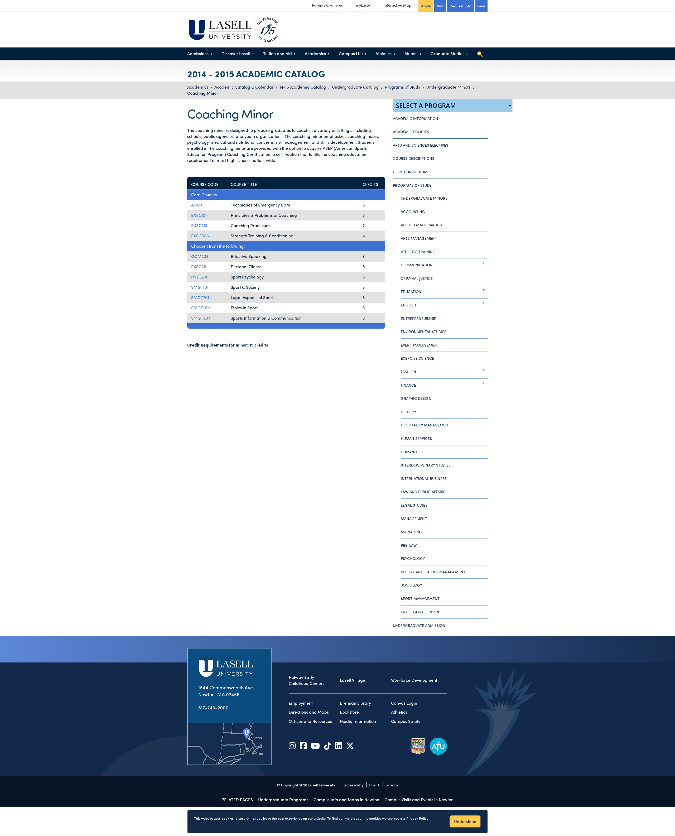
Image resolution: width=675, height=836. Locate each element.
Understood (465, 821)
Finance (408, 385)
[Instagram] (292, 745)
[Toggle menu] (211, 54)
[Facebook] (303, 745)
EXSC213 (199, 225)
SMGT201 (200, 297)
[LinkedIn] (338, 745)
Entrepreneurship (418, 318)
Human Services (416, 438)
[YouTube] (315, 745)
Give (481, 5)
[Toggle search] (480, 54)
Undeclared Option (420, 611)
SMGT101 (199, 287)
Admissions (198, 53)
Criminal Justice (417, 278)
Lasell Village (352, 680)
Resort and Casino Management (433, 571)
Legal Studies (414, 505)
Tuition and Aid (277, 53)
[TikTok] (327, 745)
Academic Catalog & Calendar (244, 87)
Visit (440, 5)
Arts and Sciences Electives (420, 145)
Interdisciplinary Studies (426, 465)
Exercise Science (417, 358)
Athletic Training (418, 251)
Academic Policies (411, 131)
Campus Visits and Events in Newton (419, 799)
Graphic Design (416, 398)
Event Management (420, 345)
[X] (350, 745)
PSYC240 (200, 277)
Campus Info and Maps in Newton (346, 799)
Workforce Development (414, 680)
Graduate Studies (447, 53)
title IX (374, 784)
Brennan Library (355, 703)
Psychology (413, 558)
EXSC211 (198, 266)
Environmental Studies (423, 331)
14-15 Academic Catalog (303, 87)
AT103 (196, 205)
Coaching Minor (202, 93)
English (408, 305)
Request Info (460, 5)
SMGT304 (200, 318)
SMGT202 (200, 308)
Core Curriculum (410, 171)
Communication (417, 264)
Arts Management (419, 238)
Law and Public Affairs (423, 491)
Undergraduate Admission (419, 625)
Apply (426, 5)
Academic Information (415, 118)
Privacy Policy (417, 818)
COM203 (200, 256)
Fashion (408, 371)
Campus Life (351, 53)
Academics (315, 53)
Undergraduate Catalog (356, 87)
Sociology (411, 585)
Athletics (383, 53)
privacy (391, 784)
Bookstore (349, 712)
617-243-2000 (213, 707)
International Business (424, 478)
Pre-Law (409, 545)
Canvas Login (404, 703)
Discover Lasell (235, 53)
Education (411, 291)
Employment (301, 703)
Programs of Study (403, 87)
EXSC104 (199, 215)
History (408, 411)
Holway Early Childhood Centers (306, 680)
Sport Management (420, 598)
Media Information (358, 721)
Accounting (413, 211)
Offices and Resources (310, 721)
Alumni (411, 53)
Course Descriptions (413, 158)
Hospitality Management (425, 424)
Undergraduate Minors (449, 87)
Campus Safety (405, 721)
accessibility (354, 784)
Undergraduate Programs (283, 799)
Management (414, 518)
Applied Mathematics (421, 224)
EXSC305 (200, 236)
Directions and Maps (309, 712)
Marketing (411, 531)
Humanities (412, 451)
